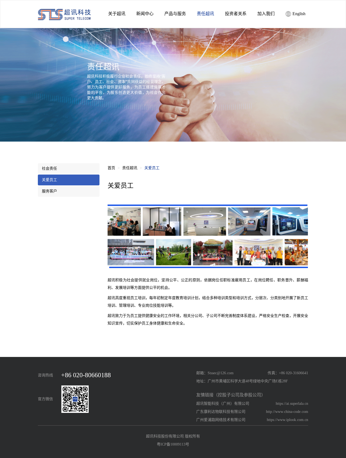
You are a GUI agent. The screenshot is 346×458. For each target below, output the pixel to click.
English (298, 13)
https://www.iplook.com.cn (287, 420)
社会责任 (49, 168)
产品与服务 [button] (175, 13)
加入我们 (266, 13)
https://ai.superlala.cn (292, 404)
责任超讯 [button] (205, 13)
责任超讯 (129, 168)
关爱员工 (49, 180)
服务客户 (49, 191)
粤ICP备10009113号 (173, 444)
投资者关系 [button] (236, 13)
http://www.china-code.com (287, 412)
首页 (111, 168)
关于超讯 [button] (116, 13)
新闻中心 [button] (145, 13)
